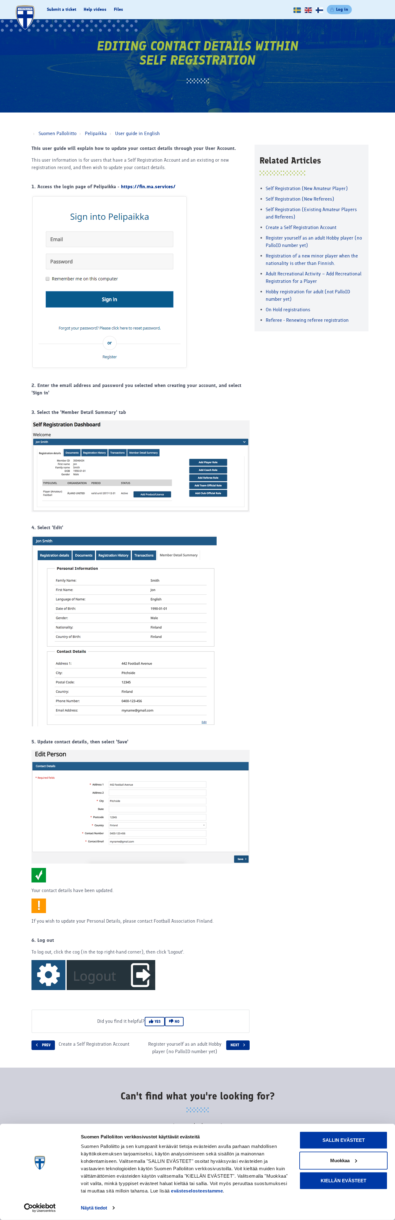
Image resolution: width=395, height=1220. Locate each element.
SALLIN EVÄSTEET (343, 1140)
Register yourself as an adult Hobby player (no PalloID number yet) (314, 241)
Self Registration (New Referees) (300, 199)
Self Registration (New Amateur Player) (307, 188)
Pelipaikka (96, 133)
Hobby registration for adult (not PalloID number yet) (308, 295)
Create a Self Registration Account (301, 227)
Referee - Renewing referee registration (307, 320)
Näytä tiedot (94, 1207)
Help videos (95, 9)
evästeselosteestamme (197, 1190)
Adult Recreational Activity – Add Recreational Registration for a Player (313, 277)
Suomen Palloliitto (58, 133)
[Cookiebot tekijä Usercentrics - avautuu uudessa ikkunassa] (40, 1208)
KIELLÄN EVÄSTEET (343, 1180)
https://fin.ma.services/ (148, 186)
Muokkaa (340, 1160)
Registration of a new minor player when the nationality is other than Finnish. (312, 259)
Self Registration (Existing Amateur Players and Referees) (311, 213)
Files (118, 9)
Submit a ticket (61, 9)
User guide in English (137, 133)
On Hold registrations (288, 309)
